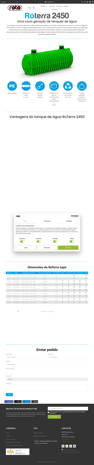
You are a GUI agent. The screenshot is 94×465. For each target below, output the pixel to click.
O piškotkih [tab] (69, 221)
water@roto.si (65, 439)
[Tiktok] (70, 446)
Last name (50, 354)
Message (8, 383)
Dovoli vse (68, 247)
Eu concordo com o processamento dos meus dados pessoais (67, 412)
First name (9, 354)
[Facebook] (63, 446)
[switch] (39, 241)
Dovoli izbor (47, 247)
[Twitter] (87, 2)
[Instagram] (84, 2)
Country (8, 376)
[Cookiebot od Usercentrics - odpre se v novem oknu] (72, 216)
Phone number (10, 369)
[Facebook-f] (82, 2)
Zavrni (26, 247)
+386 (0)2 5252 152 (67, 441)
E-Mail (7, 361)
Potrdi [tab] (25, 221)
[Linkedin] (93, 2)
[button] (44, 6)
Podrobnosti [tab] (47, 221)
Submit (9, 394)
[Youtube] (90, 2)
